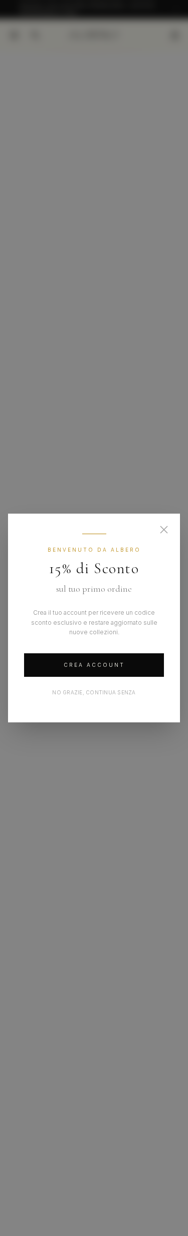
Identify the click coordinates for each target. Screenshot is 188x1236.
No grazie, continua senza (93, 692)
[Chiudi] (164, 530)
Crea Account (94, 665)
